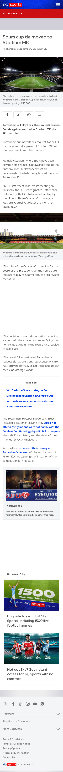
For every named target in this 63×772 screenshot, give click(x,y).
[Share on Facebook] (7, 114)
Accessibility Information (16, 753)
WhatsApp (42, 704)
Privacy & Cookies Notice (16, 744)
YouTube (35, 704)
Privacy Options (11, 748)
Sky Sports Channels (16, 721)
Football (15, 13)
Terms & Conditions (13, 739)
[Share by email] (39, 114)
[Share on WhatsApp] (29, 114)
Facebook (13, 704)
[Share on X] (18, 114)
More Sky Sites (12, 728)
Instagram (27, 704)
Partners (8, 713)
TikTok (20, 704)
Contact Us (9, 757)
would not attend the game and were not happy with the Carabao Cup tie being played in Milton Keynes (31, 427)
